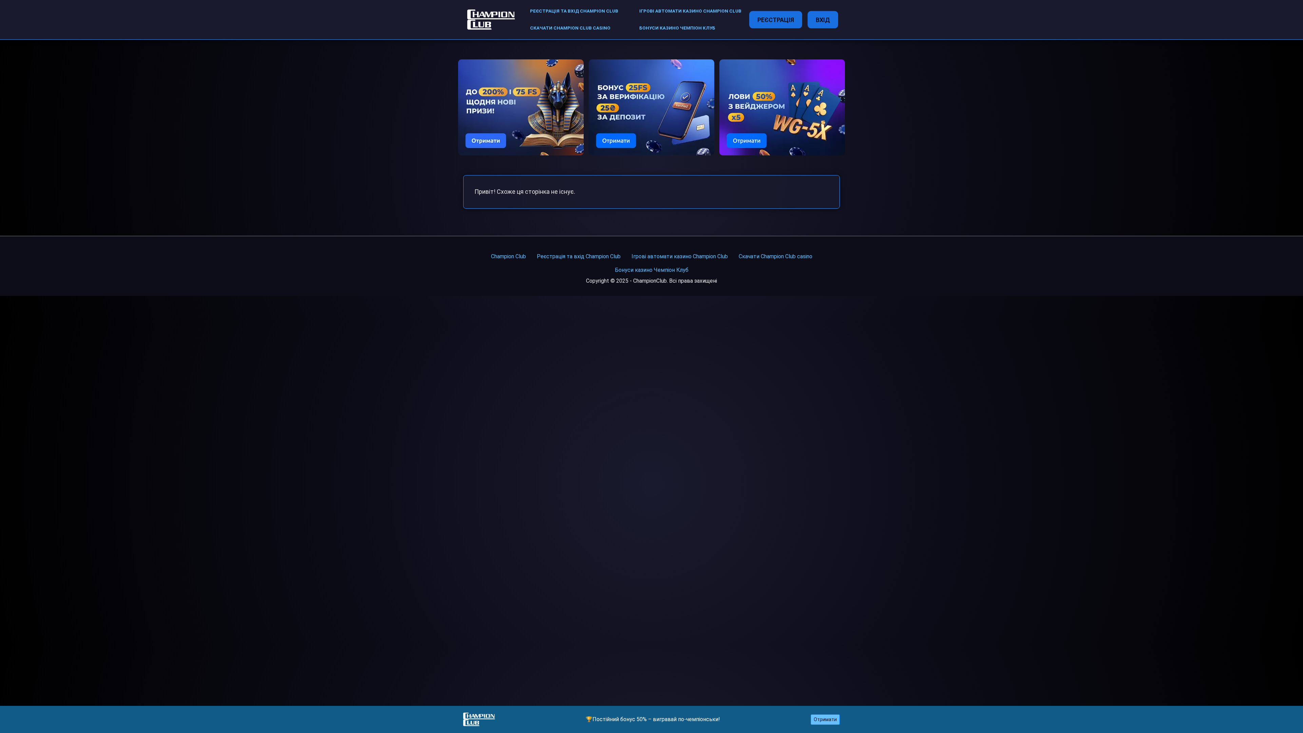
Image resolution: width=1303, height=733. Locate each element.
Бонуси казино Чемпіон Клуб (677, 28)
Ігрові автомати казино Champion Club (690, 11)
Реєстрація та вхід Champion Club (574, 11)
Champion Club (508, 256)
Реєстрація (775, 19)
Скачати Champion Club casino (570, 28)
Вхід (823, 19)
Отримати (825, 719)
